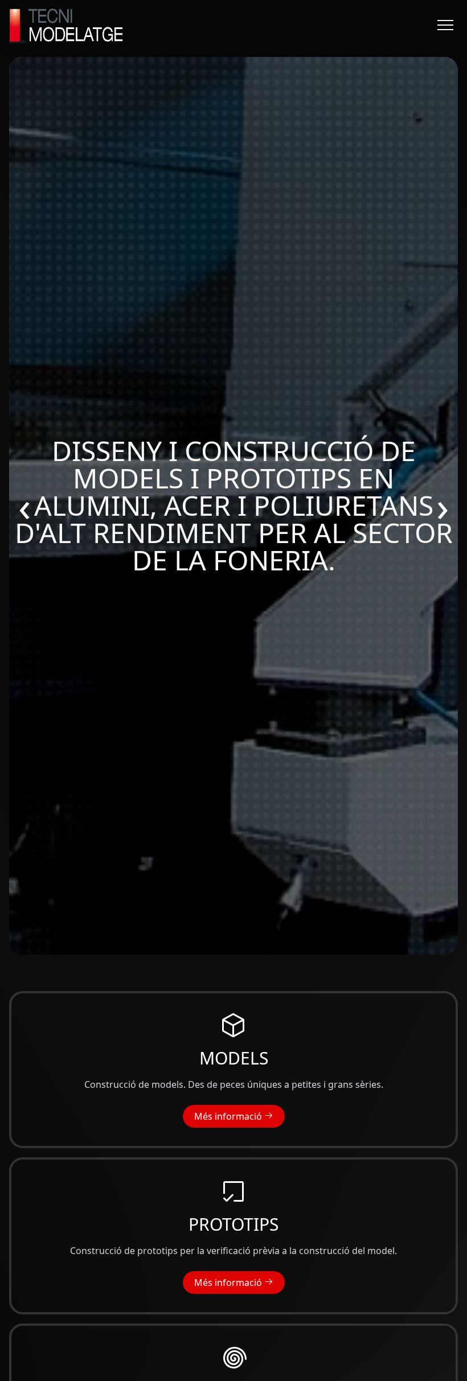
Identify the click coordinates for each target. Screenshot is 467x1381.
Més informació (229, 1116)
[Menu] (445, 25)
